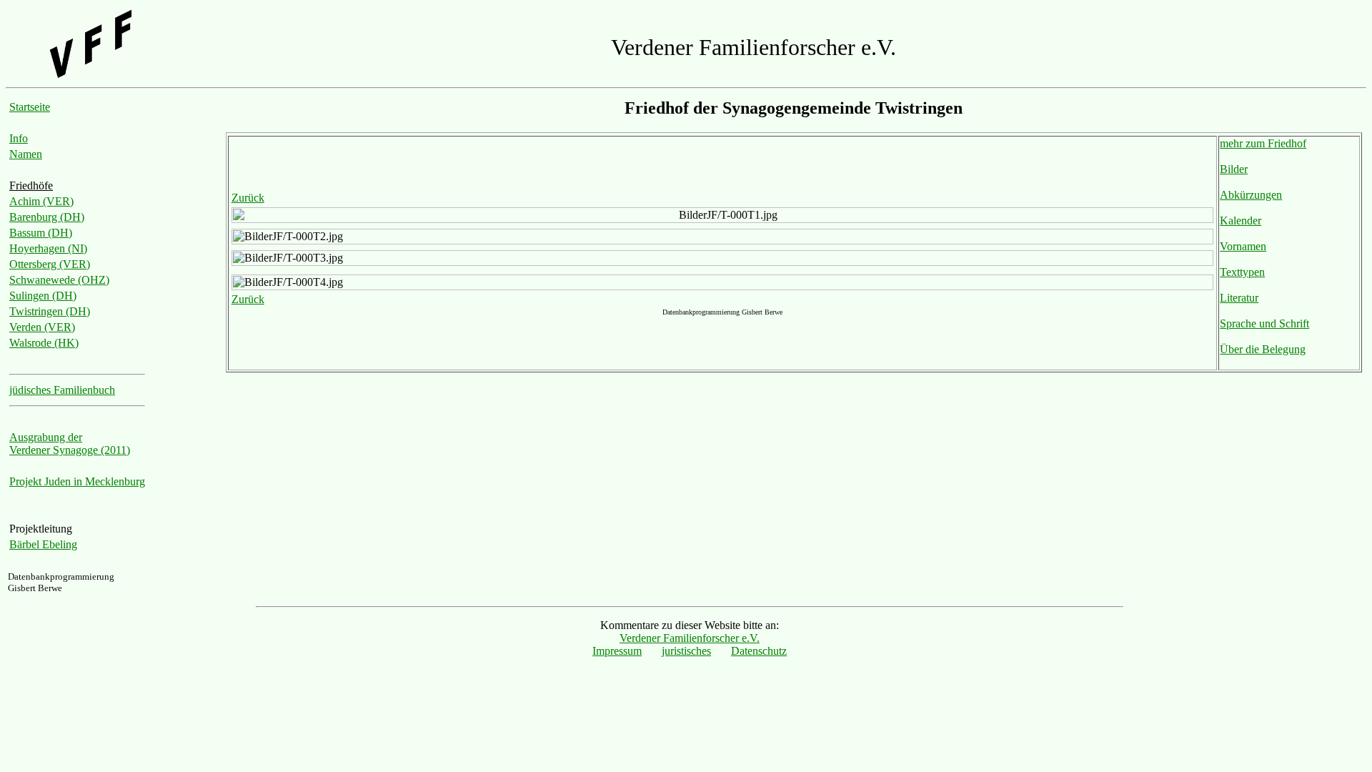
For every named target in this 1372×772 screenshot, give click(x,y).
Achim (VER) (41, 201)
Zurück (248, 198)
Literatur (1239, 298)
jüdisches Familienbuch (62, 390)
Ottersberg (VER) (49, 264)
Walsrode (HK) (44, 343)
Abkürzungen (1251, 195)
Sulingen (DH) (42, 296)
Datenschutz (759, 651)
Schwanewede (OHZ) (59, 280)
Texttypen (1242, 272)
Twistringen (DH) (49, 311)
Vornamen (1243, 246)
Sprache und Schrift (1264, 323)
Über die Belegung (1263, 349)
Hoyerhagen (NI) (48, 248)
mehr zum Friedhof (1263, 143)
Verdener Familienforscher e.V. (690, 638)
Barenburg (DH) (46, 217)
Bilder (1234, 169)
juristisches (686, 651)
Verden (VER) (42, 327)
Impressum (617, 651)
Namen (25, 154)
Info (18, 138)
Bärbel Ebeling (43, 544)
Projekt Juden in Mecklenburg (77, 481)
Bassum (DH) (40, 233)
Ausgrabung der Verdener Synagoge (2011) (69, 443)
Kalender (1240, 220)
